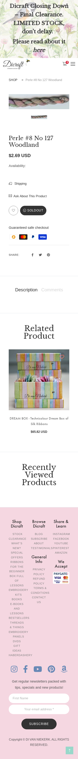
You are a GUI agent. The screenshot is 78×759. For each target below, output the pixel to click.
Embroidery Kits (18, 592)
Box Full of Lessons (17, 581)
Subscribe (39, 538)
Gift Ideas (16, 648)
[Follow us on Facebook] (32, 254)
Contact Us (39, 600)
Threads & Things (17, 625)
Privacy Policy (39, 572)
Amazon (61, 552)
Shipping (20, 183)
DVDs (17, 641)
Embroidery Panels (18, 634)
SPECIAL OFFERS (17, 555)
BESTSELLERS (19, 617)
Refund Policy (39, 581)
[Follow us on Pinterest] (48, 254)
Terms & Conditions (40, 590)
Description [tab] (26, 290)
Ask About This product (30, 196)
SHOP (13, 80)
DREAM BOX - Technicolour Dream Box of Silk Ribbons (39, 421)
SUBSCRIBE (39, 724)
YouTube (61, 543)
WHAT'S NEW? (16, 546)
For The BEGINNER (16, 569)
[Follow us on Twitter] (40, 254)
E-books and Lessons (17, 608)
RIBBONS (16, 561)
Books (17, 599)
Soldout (35, 210)
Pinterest (61, 548)
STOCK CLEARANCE (17, 536)
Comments (52, 290)
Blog (39, 534)
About (39, 543)
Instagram (61, 534)
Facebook (61, 538)
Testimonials (42, 548)
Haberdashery (20, 655)
